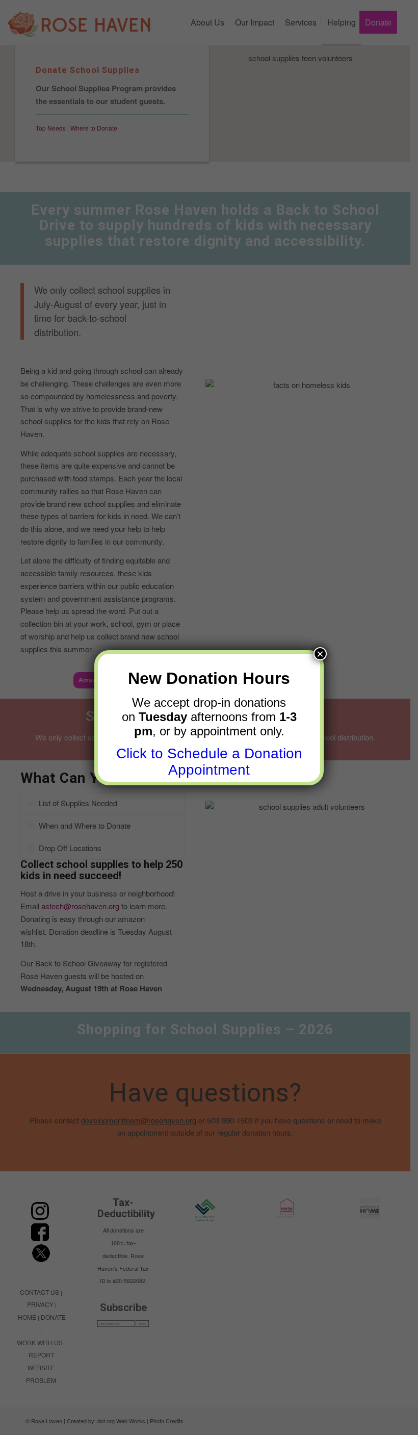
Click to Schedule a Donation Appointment (209, 762)
